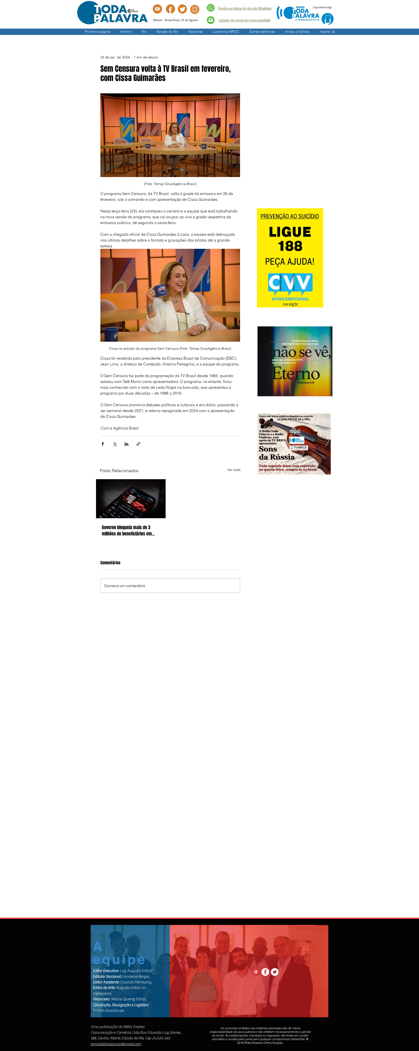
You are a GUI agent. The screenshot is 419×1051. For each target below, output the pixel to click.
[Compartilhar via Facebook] (102, 444)
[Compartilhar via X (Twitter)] (114, 444)
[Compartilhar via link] (138, 444)
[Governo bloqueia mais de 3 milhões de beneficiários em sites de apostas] (131, 498)
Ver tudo (234, 470)
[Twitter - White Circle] (275, 972)
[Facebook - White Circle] (265, 972)
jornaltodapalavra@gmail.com (116, 1044)
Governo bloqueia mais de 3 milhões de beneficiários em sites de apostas (127, 530)
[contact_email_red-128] (256, 972)
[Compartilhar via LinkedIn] (126, 444)
